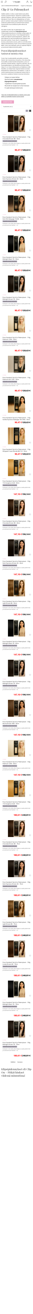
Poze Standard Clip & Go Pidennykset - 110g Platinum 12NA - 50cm (16, 338)
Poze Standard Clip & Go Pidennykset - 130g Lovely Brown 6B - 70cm (16, 963)
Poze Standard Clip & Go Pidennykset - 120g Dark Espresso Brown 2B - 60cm (16, 562)
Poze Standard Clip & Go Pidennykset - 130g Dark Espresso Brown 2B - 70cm (16, 883)
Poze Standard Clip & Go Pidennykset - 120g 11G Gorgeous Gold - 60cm (16, 482)
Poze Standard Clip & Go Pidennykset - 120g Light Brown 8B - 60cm (16, 602)
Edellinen (13, 1062)
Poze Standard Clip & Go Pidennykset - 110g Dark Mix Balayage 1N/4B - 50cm (16, 218)
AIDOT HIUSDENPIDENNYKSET (10, 5)
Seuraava (19, 1062)
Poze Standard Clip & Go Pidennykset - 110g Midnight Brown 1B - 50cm (16, 298)
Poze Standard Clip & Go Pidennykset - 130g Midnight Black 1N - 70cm (16, 1003)
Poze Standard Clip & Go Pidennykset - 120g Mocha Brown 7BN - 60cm (16, 722)
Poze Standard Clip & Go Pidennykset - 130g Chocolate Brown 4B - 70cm (16, 843)
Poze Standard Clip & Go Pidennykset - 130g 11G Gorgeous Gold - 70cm (16, 803)
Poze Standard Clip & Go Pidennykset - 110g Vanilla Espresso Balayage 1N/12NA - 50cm (16, 418)
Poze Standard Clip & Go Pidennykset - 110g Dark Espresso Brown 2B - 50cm (16, 178)
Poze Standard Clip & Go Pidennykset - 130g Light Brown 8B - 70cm (16, 923)
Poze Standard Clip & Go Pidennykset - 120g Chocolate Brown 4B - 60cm (16, 522)
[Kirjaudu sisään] (27, 2)
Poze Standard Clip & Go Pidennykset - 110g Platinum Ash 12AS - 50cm (16, 378)
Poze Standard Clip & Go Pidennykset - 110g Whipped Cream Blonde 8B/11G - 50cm (16, 450)
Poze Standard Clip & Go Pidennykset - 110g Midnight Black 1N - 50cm (16, 258)
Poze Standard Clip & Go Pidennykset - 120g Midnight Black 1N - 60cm (16, 642)
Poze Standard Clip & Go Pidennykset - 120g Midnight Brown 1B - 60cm (16, 682)
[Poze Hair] (17, 2)
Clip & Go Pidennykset (27, 5)
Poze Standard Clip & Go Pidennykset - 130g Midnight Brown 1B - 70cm (16, 1043)
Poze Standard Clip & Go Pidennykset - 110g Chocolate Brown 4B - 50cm (16, 138)
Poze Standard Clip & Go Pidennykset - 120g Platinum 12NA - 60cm (16, 763)
